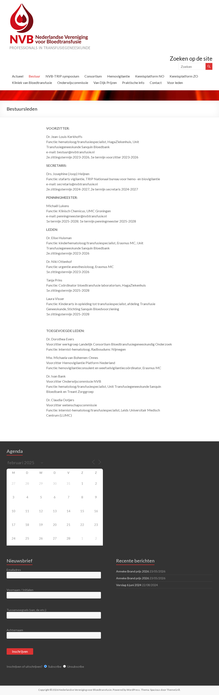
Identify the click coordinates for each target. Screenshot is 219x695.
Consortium (93, 76)
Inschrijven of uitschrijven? (24, 666)
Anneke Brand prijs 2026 (132, 571)
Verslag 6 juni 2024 (128, 585)
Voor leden (175, 82)
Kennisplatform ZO (184, 76)
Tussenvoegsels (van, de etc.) (26, 610)
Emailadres (14, 570)
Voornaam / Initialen (20, 590)
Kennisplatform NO (149, 76)
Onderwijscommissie (72, 82)
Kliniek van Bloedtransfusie (32, 82)
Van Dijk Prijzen (105, 82)
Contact (156, 82)
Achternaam (15, 630)
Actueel (17, 76)
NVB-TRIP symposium (62, 76)
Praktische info (133, 82)
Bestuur (34, 76)
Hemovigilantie (118, 76)
